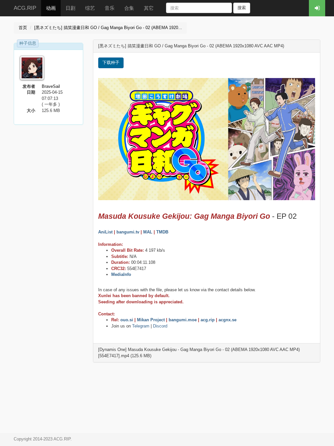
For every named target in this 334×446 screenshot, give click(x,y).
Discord (160, 326)
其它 (149, 8)
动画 (51, 8)
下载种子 (110, 62)
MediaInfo (121, 274)
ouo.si (126, 319)
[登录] (317, 8)
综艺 (90, 8)
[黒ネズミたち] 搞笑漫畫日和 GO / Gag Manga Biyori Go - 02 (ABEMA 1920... (108, 27)
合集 (129, 8)
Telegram (140, 326)
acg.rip (208, 319)
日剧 (70, 8)
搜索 (241, 7)
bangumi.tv (127, 232)
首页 (23, 27)
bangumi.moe (183, 319)
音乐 (109, 8)
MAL (147, 232)
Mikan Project (151, 319)
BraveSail (51, 86)
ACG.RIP (25, 8)
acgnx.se (227, 319)
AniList (105, 232)
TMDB (162, 232)
